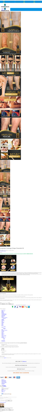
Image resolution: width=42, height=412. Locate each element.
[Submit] (5, 388)
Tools (2, 334)
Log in (8, 400)
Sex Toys (3, 331)
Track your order (4, 382)
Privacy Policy (4, 381)
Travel (2, 336)
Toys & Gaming (4, 335)
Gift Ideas (3, 320)
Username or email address (4, 397)
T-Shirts (4, 326)
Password (1, 398)
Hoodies (4, 318)
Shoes (3, 332)
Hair (2, 321)
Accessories (3, 310)
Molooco (24, 361)
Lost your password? (3, 402)
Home (2, 8)
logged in (5, 357)
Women (3, 337)
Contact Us (3, 10)
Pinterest (3, 384)
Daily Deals (3, 315)
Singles (4, 328)
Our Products (3, 390)
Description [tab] (3, 340)
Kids (2, 324)
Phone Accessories (4, 330)
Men (2, 325)
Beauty (3, 312)
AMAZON (4, 386)
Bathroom (3, 311)
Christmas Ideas (4, 314)
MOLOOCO (4, 385)
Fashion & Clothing (4, 317)
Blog (2, 9)
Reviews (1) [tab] (3, 341)
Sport (2, 333)
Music (2, 327)
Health (3, 322)
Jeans (4, 338)
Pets (2, 329)
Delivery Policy (4, 380)
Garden (3, 319)
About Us (3, 379)
